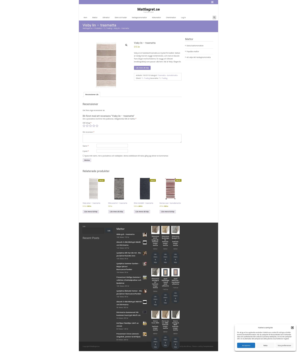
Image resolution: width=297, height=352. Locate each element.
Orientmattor (171, 17)
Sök (84, 226)
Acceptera (246, 345)
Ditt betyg (87, 123)
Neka (265, 345)
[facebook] (212, 2)
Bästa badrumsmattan (195, 46)
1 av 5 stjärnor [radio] (84, 125)
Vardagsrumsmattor (139, 17)
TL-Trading (163, 78)
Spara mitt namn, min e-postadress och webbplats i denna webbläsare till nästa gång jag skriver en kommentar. (126, 156)
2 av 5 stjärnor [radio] (87, 125)
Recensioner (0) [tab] (91, 94)
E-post (86, 151)
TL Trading (146, 78)
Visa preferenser (284, 345)
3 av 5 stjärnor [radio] (90, 125)
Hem (85, 17)
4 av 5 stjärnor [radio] (93, 125)
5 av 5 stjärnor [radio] (97, 125)
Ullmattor (106, 17)
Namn (86, 146)
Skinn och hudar (121, 17)
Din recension (88, 132)
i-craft (199, 346)
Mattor (94, 17)
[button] (292, 327)
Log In (183, 17)
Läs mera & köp (142, 68)
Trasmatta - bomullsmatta (168, 75)
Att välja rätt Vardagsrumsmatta (199, 57)
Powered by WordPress (183, 346)
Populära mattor (193, 51)
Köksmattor (156, 17)
